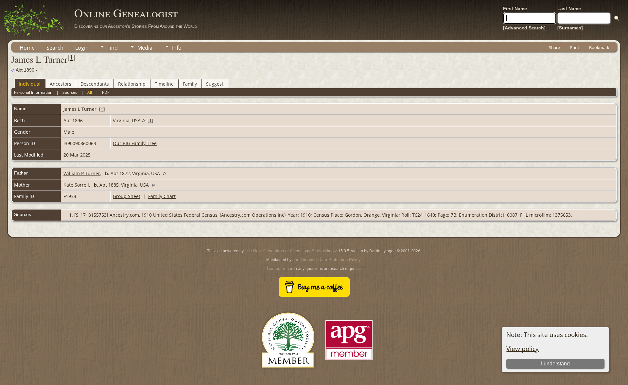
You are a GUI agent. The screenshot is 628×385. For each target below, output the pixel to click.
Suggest (214, 84)
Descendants (94, 84)
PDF (105, 92)
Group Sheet (126, 196)
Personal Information (33, 92)
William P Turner (81, 173)
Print (574, 47)
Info (177, 47)
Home (27, 47)
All (89, 92)
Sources (69, 92)
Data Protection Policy (339, 259)
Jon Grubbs (303, 259)
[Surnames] (570, 27)
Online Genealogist (126, 13)
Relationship (132, 84)
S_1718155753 (91, 215)
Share (554, 47)
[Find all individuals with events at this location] (143, 120)
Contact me (278, 268)
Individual (30, 84)
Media (144, 47)
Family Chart (162, 196)
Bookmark (599, 47)
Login (82, 47)
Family (190, 84)
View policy (522, 348)
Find (112, 47)
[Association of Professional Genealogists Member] (349, 360)
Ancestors (60, 84)
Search (54, 47)
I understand (555, 363)
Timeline (164, 84)
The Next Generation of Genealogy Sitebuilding (289, 250)
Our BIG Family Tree (135, 143)
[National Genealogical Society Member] (288, 375)
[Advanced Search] (524, 27)
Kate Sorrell (76, 185)
